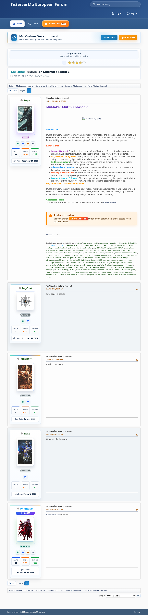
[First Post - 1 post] (28, 321)
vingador (104, 255)
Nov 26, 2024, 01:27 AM (57, 101)
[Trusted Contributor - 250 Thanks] (28, 552)
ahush (117, 267)
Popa (27, 100)
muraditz (111, 267)
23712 (135, 253)
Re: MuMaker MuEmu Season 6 (59, 286)
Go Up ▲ (137, 612)
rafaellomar (71, 272)
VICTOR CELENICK (59, 275)
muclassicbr (90, 265)
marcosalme (109, 253)
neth (68, 275)
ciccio (48, 245)
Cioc (90, 272)
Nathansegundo (82, 272)
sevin (111, 243)
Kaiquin (49, 275)
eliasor (76, 265)
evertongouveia (102, 270)
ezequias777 (87, 255)
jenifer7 (97, 257)
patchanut (59, 250)
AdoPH (103, 275)
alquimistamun (118, 272)
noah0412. (75, 275)
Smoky (123, 262)
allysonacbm (50, 260)
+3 (33, 552)
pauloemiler (131, 275)
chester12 (125, 243)
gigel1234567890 (99, 248)
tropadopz (80, 267)
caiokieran (80, 257)
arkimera (102, 272)
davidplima (129, 248)
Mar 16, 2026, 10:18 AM (54, 509)
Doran (48, 277)
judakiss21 (118, 245)
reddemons (100, 253)
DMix (83, 260)
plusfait (73, 257)
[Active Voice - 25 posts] (23, 143)
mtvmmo (96, 255)
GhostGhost (118, 270)
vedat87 (74, 262)
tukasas (75, 253)
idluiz (87, 250)
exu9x (125, 245)
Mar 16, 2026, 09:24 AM (54, 434)
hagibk (130, 245)
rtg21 (108, 248)
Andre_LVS (55, 265)
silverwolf (72, 248)
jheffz (96, 245)
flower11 (124, 250)
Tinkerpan (71, 267)
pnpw (97, 265)
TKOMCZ (103, 250)
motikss (49, 253)
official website (109, 202)
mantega (49, 248)
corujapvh (116, 262)
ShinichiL (133, 243)
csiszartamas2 (91, 262)
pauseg (128, 255)
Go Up (11, 583)
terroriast (81, 262)
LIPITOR (66, 257)
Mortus (129, 262)
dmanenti (27, 358)
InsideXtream (77, 255)
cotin (48, 272)
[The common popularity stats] (64, 63)
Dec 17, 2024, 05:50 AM (54, 289)
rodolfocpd (50, 262)
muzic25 (56, 248)
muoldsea (122, 275)
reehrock (95, 267)
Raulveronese (58, 255)
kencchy (63, 265)
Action (130, 250)
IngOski (89, 248)
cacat (122, 267)
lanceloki (63, 253)
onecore (127, 270)
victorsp (65, 270)
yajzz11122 (112, 255)
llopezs (119, 257)
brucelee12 (80, 250)
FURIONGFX (50, 250)
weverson (56, 253)
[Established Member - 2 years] (18, 143)
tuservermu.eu (53, 514)
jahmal (82, 265)
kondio (109, 250)
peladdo (113, 257)
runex (48, 267)
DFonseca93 (128, 265)
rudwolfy (62, 272)
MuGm (109, 275)
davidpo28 (50, 257)
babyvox (106, 260)
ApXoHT (103, 265)
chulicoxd (58, 270)
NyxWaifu (120, 255)
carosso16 (91, 253)
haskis (87, 260)
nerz (52, 267)
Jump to (102, 595)
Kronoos (83, 275)
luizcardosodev (118, 265)
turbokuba (129, 267)
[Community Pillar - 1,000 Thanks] (28, 143)
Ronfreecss (127, 260)
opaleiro (49, 255)
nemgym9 (49, 270)
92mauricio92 (75, 260)
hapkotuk (65, 260)
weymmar (116, 250)
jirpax (93, 260)
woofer (109, 272)
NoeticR (77, 245)
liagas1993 (89, 245)
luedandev (64, 248)
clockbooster (104, 243)
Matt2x (78, 243)
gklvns (48, 265)
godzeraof (128, 272)
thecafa (67, 262)
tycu (65, 250)
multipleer (102, 245)
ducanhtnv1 (59, 262)
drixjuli (125, 257)
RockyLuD (83, 253)
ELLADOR (121, 248)
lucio (82, 245)
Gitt (63, 245)
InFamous (69, 245)
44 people (49, 235)
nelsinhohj (89, 257)
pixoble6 (71, 250)
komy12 (118, 253)
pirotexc (110, 245)
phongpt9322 (127, 253)
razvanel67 (58, 257)
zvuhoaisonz (94, 250)
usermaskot (105, 257)
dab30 (58, 260)
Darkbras (88, 267)
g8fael (133, 270)
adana (109, 265)
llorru (70, 253)
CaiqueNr (117, 243)
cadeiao (99, 262)
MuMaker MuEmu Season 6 (57, 98)
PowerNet (85, 243)
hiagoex (113, 260)
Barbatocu (68, 255)
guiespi (134, 255)
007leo (97, 275)
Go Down (13, 90)
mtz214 (114, 248)
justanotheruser (61, 267)
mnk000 (99, 260)
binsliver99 (55, 272)
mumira (79, 270)
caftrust (120, 260)
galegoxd (90, 275)
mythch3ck (94, 243)
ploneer (70, 265)
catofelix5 (86, 270)
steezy (93, 270)
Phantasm (27, 508)
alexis (111, 270)
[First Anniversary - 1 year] (23, 321)
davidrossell (81, 248)
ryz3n (59, 245)
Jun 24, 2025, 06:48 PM (54, 359)
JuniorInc (103, 267)
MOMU (53, 245)
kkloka (115, 275)
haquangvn (107, 262)
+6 (33, 143)
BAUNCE (72, 270)
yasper (95, 272)
